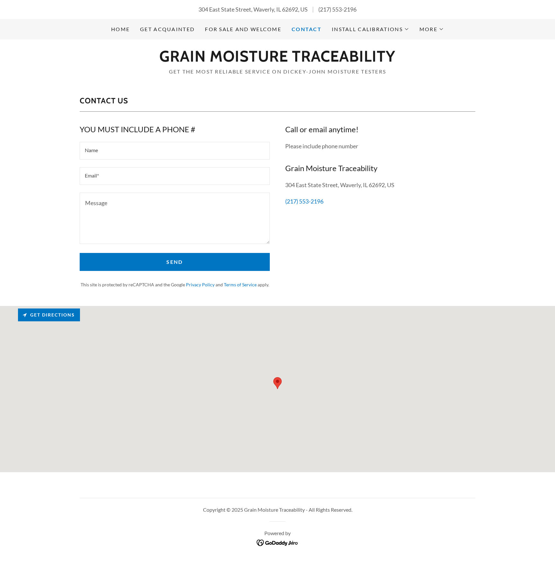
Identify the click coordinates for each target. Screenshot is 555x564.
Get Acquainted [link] (167, 29)
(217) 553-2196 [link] (337, 9)
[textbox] (175, 151)
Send (174, 262)
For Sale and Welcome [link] (243, 29)
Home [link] (120, 29)
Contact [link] (307, 29)
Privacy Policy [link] (200, 284)
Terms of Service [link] (240, 284)
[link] (277, 59)
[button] (370, 29)
